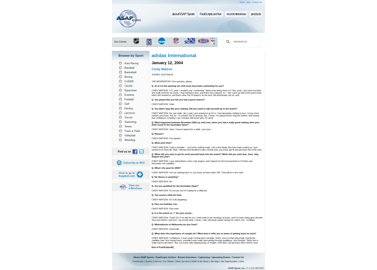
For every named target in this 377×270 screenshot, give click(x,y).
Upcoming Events (221, 257)
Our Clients (168, 261)
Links (241, 261)
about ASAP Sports (183, 14)
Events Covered (153, 261)
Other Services (182, 261)
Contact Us (238, 257)
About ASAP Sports (143, 257)
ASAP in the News (200, 261)
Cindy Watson (162, 69)
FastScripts (138, 261)
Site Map (214, 261)
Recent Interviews (187, 257)
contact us (257, 2)
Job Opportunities (229, 261)
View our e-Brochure (135, 187)
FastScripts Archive (166, 257)
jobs (249, 2)
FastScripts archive (211, 14)
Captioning (204, 257)
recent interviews (236, 14)
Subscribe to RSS (134, 162)
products (256, 14)
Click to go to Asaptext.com (127, 174)
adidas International (174, 55)
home (242, 2)
